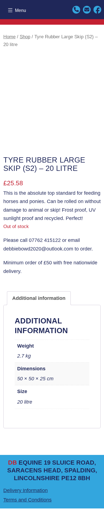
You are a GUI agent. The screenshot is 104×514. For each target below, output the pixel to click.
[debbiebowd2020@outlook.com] (87, 9)
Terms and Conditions (27, 500)
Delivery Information (25, 490)
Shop (25, 36)
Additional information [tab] (38, 298)
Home (9, 36)
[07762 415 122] (76, 9)
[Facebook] (97, 9)
